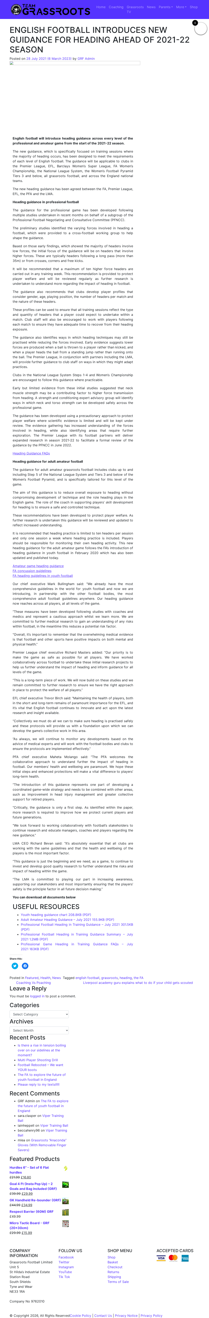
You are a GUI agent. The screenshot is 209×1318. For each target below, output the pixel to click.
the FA (138, 978)
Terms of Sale (118, 1282)
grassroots (109, 978)
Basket (113, 1262)
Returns (113, 1272)
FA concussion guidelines (32, 571)
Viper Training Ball (54, 1125)
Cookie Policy (80, 1316)
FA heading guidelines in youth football (43, 576)
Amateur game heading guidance (38, 566)
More (180, 7)
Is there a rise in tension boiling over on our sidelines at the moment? (42, 1050)
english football (87, 978)
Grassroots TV (135, 9)
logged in (37, 996)
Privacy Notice (126, 1316)
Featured (32, 978)
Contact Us (103, 1316)
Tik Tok (64, 1277)
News (151, 7)
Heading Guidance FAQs (31, 453)
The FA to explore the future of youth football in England (43, 1106)
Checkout (115, 1267)
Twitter (64, 1262)
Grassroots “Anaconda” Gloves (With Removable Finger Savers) (42, 1145)
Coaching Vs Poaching (33, 983)
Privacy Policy (151, 1316)
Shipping (114, 1277)
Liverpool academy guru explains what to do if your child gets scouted (138, 983)
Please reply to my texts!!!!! (38, 1084)
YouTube (65, 1272)
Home (101, 7)
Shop (194, 7)
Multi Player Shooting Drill (38, 1060)
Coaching (116, 7)
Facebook (66, 1257)
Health (45, 978)
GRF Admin (86, 59)
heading (126, 978)
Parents (164, 7)
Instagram (66, 1267)
